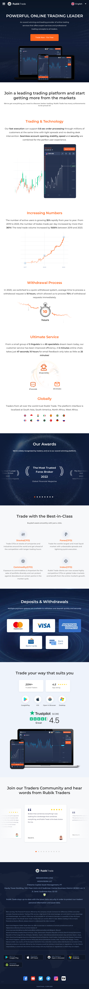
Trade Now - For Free (44, 37)
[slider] (63, 684)
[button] (34, 496)
